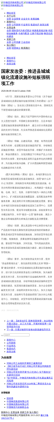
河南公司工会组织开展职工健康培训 (24, 363)
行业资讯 (11, 346)
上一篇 (30, 324)
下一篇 (28, 329)
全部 (9, 19)
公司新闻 (11, 343)
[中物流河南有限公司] (27, 4)
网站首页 (11, 13)
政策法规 (11, 64)
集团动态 (11, 348)
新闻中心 (11, 61)
